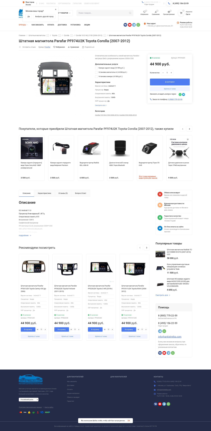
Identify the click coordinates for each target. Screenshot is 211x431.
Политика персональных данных (30, 407)
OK (129, 421)
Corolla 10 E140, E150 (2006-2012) (89, 35)
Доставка (70, 385)
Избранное (60, 47)
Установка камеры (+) (110, 76)
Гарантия (70, 401)
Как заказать (72, 381)
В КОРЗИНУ (170, 82)
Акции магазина (73, 393)
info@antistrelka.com (169, 336)
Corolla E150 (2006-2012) (128, 115)
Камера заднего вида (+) (111, 68)
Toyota (54, 35)
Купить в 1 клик (170, 89)
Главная (22, 35)
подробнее (24, 235)
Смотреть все (162, 295)
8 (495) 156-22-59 (181, 3)
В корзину (28, 329)
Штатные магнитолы (37, 35)
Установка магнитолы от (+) (112, 72)
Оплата (70, 389)
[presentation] (182, 129)
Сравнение (74, 47)
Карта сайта (49, 407)
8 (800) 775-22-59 (151, 2)
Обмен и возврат (73, 397)
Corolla (66, 35)
